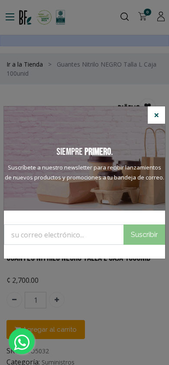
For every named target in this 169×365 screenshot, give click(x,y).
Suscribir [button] (144, 235)
